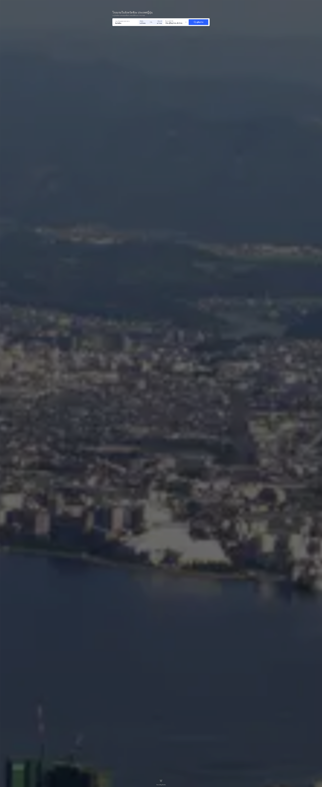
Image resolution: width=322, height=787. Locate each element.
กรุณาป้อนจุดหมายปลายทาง (122, 21)
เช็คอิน (141, 21)
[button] (230, 2)
